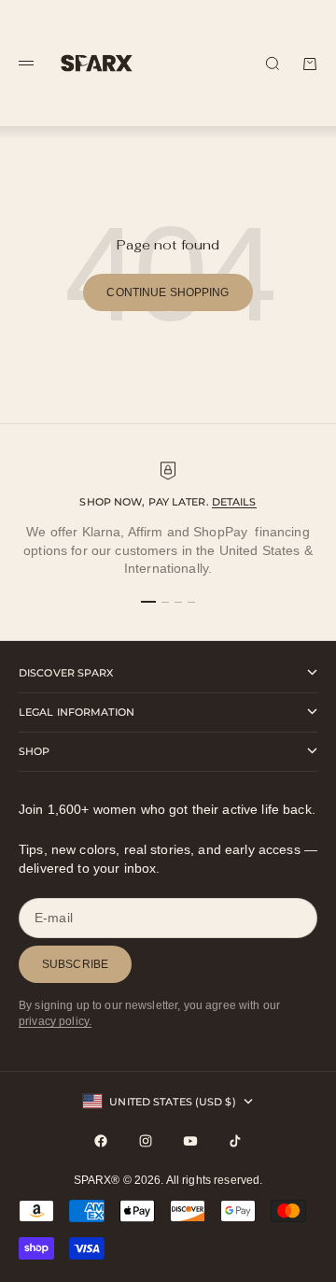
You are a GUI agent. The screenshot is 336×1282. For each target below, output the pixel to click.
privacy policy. (55, 1021)
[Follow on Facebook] (100, 1140)
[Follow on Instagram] (145, 1140)
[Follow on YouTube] (190, 1140)
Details (234, 501)
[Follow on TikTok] (235, 1140)
